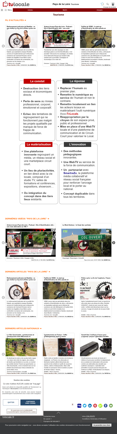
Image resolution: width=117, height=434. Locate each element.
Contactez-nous (49, 416)
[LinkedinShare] (90, 405)
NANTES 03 (53, 65)
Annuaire (100, 10)
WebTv (65, 10)
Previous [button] (3, 46)
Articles (30, 10)
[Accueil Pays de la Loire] (2, 10)
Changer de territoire (109, 7)
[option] (21, 46)
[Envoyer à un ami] (111, 405)
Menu (10, 10)
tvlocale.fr (8, 417)
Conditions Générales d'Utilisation (94, 419)
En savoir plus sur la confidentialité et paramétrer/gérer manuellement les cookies (21, 411)
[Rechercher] (107, 4)
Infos (88, 416)
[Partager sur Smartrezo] (79, 405)
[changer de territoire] (102, 4)
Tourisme (58, 14)
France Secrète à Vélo (13, 65)
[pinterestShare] (95, 405)
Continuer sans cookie (30, 402)
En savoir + (48, 419)
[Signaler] (74, 405)
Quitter (11, 402)
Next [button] (113, 46)
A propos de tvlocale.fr (52, 421)
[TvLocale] (16, 4)
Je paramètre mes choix (101, 425)
